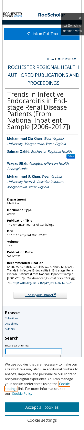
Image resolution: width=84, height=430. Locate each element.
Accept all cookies (42, 407)
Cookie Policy (22, 393)
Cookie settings (42, 420)
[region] (42, 393)
